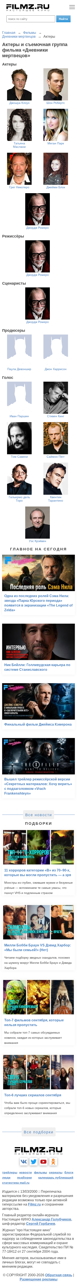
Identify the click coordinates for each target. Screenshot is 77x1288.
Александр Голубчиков (51, 1219)
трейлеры (9, 1172)
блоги (68, 1172)
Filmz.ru (34, 1204)
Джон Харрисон (56, 369)
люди (6, 1177)
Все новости (38, 815)
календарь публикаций (55, 1177)
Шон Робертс (55, 103)
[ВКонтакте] (24, 1161)
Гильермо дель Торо (19, 498)
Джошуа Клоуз (19, 103)
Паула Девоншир (19, 369)
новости (25, 1172)
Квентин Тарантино (55, 498)
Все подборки (38, 1132)
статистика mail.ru (16, 1182)
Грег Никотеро (19, 187)
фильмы (40, 1172)
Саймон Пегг (56, 456)
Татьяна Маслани (19, 145)
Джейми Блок (55, 187)
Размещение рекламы (39, 1279)
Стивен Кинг (55, 416)
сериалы (55, 1172)
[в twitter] (33, 1161)
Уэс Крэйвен (37, 541)
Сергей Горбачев (40, 1223)
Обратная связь (58, 1275)
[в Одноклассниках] (53, 1161)
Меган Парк (55, 143)
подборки (24, 1177)
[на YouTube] (43, 1161)
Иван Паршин (19, 416)
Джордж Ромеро (37, 227)
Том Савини (19, 456)
